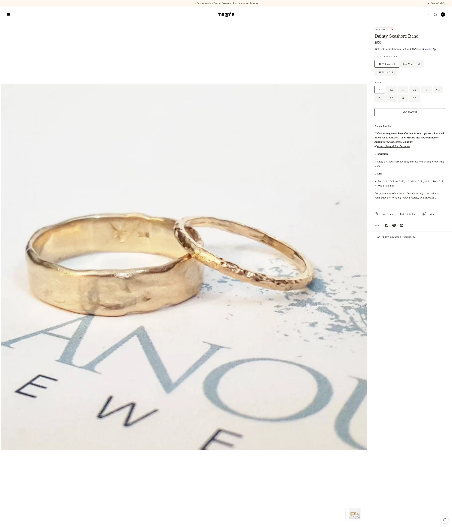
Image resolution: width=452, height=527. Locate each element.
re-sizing (397, 197)
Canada (438, 3)
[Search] (435, 14)
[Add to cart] (409, 112)
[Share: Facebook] (386, 225)
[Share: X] (394, 225)
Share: (377, 225)
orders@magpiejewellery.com (393, 146)
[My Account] (428, 14)
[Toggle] (347, 514)
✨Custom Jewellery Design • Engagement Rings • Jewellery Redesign (226, 3)
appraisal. (430, 197)
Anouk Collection (408, 193)
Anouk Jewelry (382, 126)
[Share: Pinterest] (401, 225)
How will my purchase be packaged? (394, 236)
